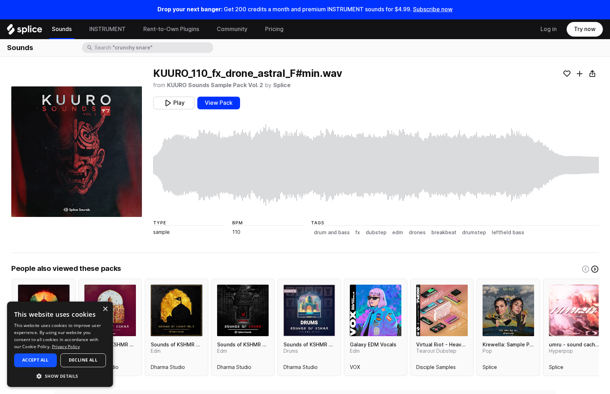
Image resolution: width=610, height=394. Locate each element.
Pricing (274, 29)
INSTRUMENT (107, 29)
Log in (548, 29)
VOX (355, 368)
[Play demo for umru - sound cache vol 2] (574, 310)
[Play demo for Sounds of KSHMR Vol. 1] (243, 310)
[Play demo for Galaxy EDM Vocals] (375, 310)
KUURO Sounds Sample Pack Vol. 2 (215, 85)
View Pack (219, 102)
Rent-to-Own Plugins (171, 29)
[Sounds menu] (76, 29)
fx (357, 232)
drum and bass (332, 232)
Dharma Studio (168, 368)
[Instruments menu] (130, 29)
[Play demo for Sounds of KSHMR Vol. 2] (176, 310)
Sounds (62, 29)
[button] (60, 376)
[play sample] (376, 165)
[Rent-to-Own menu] (204, 29)
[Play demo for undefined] (76, 151)
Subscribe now (433, 9)
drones (417, 232)
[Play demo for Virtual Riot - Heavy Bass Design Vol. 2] (442, 310)
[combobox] (153, 47)
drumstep (474, 232)
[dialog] (60, 344)
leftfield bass (508, 232)
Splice (282, 85)
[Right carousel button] (594, 269)
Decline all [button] (83, 360)
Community (232, 29)
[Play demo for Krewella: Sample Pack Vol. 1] (508, 310)
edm (397, 232)
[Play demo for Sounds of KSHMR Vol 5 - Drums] (309, 310)
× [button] (105, 309)
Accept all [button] (35, 360)
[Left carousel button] (585, 269)
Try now (585, 29)
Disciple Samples (436, 368)
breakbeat (443, 232)
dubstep (376, 232)
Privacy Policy (66, 347)
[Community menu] (252, 29)
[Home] (24, 31)
